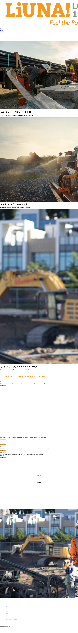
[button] (3, 385)
